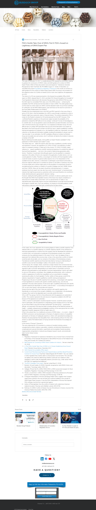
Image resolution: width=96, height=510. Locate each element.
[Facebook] (46, 458)
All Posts (17, 30)
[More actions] (73, 39)
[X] (53, 458)
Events (23, 30)
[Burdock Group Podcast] (25, 417)
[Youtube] (50, 458)
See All (79, 409)
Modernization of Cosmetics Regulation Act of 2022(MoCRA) (47, 426)
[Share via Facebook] (22, 400)
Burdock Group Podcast (23, 426)
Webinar (44, 30)
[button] (45, 7)
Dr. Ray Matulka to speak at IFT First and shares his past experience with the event (70, 426)
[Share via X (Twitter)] (26, 400)
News (29, 30)
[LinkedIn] (42, 458)
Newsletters (36, 30)
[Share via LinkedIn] (29, 400)
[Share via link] (33, 400)
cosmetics (51, 30)
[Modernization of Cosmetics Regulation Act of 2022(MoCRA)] (48, 417)
